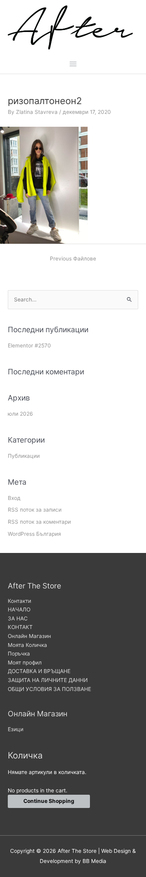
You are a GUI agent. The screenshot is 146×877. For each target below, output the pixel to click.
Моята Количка (27, 645)
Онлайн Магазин (29, 636)
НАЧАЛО (19, 609)
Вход (14, 498)
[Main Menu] (73, 64)
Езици (15, 729)
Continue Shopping (48, 801)
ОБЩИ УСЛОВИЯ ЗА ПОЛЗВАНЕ (49, 689)
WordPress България (34, 534)
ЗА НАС (18, 618)
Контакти (19, 601)
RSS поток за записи (35, 510)
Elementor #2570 (29, 345)
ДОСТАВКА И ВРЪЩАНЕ (39, 671)
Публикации (24, 456)
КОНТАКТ (20, 627)
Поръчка (19, 653)
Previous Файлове (73, 258)
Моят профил (25, 662)
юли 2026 (20, 414)
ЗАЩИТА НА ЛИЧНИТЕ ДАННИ (48, 680)
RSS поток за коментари (39, 522)
